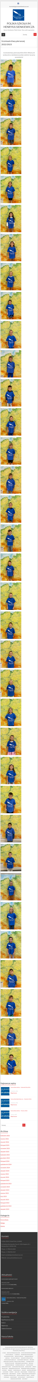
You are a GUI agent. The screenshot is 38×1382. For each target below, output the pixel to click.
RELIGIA (31, 1363)
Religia (3, 1223)
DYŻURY (4, 1370)
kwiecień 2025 (5, 1155)
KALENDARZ (24, 1372)
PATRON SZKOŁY (19, 1356)
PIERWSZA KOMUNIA (14, 1368)
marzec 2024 (5, 1174)
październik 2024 (6, 1164)
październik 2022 (6, 1206)
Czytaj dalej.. (13, 1284)
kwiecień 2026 (5, 1135)
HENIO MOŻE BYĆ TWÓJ (23, 1375)
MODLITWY (28, 1366)
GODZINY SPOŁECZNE (27, 1358)
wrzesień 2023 (5, 1187)
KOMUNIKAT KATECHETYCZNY (9, 1279)
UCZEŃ (19, 1373)
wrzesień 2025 (5, 1148)
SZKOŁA (7, 1358)
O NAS (4, 1352)
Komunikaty (4, 1220)
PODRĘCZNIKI (30, 1361)
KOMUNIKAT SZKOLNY (7, 1288)
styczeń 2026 (5, 1142)
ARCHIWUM (12, 1373)
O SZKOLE (17, 1354)
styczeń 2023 (5, 1199)
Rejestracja (4, 1325)
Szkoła (3, 1226)
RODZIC (24, 1370)
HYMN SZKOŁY (9, 1354)
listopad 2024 (5, 1161)
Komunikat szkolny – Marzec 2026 (19, 1110)
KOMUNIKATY (21, 1377)
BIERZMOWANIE (9, 1365)
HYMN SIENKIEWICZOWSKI (28, 1352)
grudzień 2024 (5, 1158)
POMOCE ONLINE (9, 1363)
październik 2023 (6, 1183)
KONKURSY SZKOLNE (22, 1359)
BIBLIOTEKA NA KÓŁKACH (29, 1373)
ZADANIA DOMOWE (16, 1379)
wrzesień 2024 (5, 1167)
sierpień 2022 (5, 1209)
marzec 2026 (5, 1139)
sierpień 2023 (5, 1190)
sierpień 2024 (5, 1171)
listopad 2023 (5, 1180)
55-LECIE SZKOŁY (15, 1358)
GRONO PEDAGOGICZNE (13, 1352)
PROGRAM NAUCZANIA (21, 1363)
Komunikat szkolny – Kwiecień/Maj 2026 (20, 1087)
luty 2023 (4, 1196)
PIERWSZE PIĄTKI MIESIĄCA (28, 1368)
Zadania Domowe (6, 1328)
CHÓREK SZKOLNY (20, 1365)
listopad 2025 (5, 1145)
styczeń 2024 (5, 1177)
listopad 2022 (5, 1203)
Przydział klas (5, 1317)
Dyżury (3, 1322)
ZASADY (10, 1370)
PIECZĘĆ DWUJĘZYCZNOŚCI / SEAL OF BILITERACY (19, 1360)
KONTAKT (24, 1379)
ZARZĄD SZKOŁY (29, 1356)
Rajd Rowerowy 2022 (7, 1320)
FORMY (11, 1372)
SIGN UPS (17, 1372)
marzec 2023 (5, 1193)
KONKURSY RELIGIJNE (18, 1366)
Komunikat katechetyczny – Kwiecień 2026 (21, 1099)
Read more (14, 1093)
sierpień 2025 (5, 1151)
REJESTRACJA (17, 1370)
